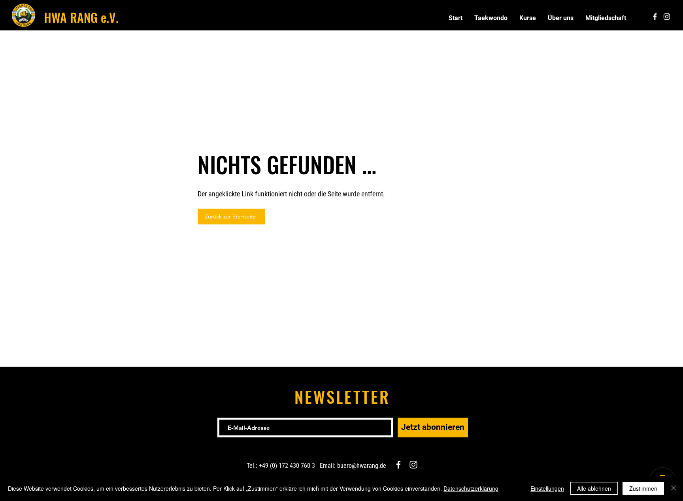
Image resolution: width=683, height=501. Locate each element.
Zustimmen (643, 488)
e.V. (108, 17)
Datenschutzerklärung (470, 488)
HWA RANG (71, 17)
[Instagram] (413, 465)
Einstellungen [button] (547, 488)
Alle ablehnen (594, 488)
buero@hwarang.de (361, 465)
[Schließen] (673, 488)
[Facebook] (398, 465)
